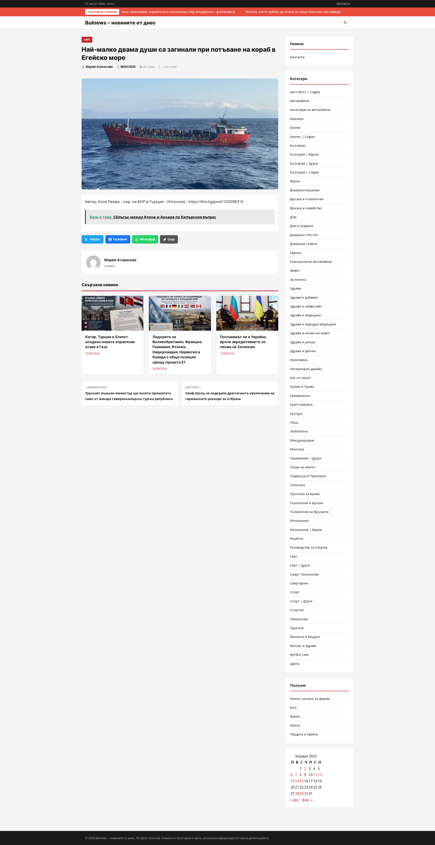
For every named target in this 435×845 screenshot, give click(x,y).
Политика (297, 485)
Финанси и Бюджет (305, 637)
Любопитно (299, 431)
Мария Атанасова (99, 67)
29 (302, 793)
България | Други (304, 163)
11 (315, 774)
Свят (87, 39)
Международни (302, 440)
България (297, 145)
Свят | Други (300, 565)
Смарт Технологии (304, 574)
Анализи (296, 119)
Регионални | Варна (306, 530)
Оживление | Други (305, 458)
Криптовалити (301, 404)
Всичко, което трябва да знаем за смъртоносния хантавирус (292, 12)
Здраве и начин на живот (310, 333)
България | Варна (304, 154)
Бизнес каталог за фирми (310, 698)
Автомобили (299, 101)
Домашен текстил (304, 235)
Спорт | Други (301, 601)
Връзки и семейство (306, 208)
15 (302, 781)
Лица (294, 422)
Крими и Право (302, 386)
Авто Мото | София (305, 92)
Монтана (297, 449)
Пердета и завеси (304, 734)
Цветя (294, 664)
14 (297, 781)
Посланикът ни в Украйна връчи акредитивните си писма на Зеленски (243, 342)
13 (292, 781)
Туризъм (296, 628)
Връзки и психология (306, 199)
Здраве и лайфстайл (306, 306)
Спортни (297, 610)
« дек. (295, 799)
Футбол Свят (299, 654)
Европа (295, 253)
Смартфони (299, 583)
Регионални (299, 520)
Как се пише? (300, 378)
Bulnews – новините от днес (120, 23)
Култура (296, 413)
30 (306, 793)
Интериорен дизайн (306, 369)
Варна (295, 181)
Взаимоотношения (304, 190)
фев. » (307, 799)
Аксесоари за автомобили (310, 109)
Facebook (120, 239)
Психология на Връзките (309, 512)
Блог (293, 707)
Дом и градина (301, 226)
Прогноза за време (305, 494)
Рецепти (296, 538)
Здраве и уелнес (303, 342)
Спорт (295, 592)
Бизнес (295, 127)
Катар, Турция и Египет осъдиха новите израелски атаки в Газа (110, 342)
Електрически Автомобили (311, 261)
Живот (295, 270)
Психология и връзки (306, 503)
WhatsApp (147, 239)
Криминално (300, 395)
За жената (298, 279)
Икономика (298, 360)
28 (297, 793)
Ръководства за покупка (308, 547)
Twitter (94, 239)
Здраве (295, 288)
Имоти (295, 725)
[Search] (345, 22)
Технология (299, 619)
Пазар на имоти (302, 467)
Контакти (343, 4)
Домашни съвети (303, 244)
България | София (304, 172)
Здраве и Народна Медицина (313, 324)
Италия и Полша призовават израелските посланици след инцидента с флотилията (168, 12)
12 (320, 774)
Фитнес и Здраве (303, 646)
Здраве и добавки (304, 297)
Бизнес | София (302, 136)
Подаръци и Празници (308, 476)
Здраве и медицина (305, 315)
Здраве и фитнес (303, 351)
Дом (293, 217)
